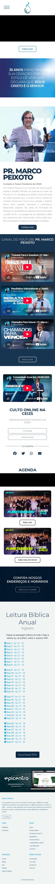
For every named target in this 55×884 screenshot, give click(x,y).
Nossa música (34, 839)
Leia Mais (6, 817)
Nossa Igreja (34, 830)
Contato (32, 849)
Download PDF (27, 754)
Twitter (32, 868)
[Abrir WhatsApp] (48, 877)
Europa (4, 868)
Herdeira (5, 827)
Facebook (32, 865)
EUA (3, 865)
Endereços (33, 836)
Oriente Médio (7, 871)
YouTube (32, 862)
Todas (4, 859)
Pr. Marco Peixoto (35, 833)
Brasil (4, 862)
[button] (15, 453)
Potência (5, 830)
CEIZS (28, 7)
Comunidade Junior (36, 843)
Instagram (33, 859)
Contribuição (34, 846)
